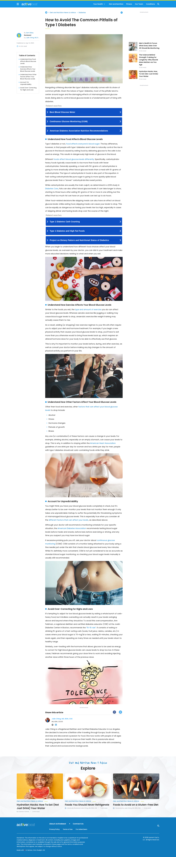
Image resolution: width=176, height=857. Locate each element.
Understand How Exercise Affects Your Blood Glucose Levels (27, 69)
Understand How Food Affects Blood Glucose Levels (28, 61)
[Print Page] (122, 13)
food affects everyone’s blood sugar (83, 143)
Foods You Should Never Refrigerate (87, 804)
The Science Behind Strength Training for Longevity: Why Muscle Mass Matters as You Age (148, 60)
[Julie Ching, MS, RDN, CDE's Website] (52, 725)
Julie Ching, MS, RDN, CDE (35, 38)
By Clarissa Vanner (23, 811)
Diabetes (82, 12)
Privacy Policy (54, 829)
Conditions (150, 4)
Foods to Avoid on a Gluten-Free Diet (135, 804)
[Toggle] (104, 4)
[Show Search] (158, 4)
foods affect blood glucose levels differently (74, 159)
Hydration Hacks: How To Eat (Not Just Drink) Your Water (148, 73)
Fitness (129, 4)
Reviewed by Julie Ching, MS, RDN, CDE (128, 808)
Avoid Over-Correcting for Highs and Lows (28, 89)
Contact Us (78, 824)
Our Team (139, 4)
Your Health (98, 4)
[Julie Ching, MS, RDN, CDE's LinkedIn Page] (56, 725)
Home (46, 12)
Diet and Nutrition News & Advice (63, 12)
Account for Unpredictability (25, 83)
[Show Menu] (18, 4)
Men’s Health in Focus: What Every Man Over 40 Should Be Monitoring (149, 45)
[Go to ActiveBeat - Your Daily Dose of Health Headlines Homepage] (27, 4)
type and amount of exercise (88, 309)
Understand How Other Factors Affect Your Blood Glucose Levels (28, 76)
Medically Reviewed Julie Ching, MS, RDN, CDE (82, 808)
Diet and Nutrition (116, 4)
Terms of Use (68, 829)
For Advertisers (81, 829)
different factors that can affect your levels (68, 520)
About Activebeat (57, 824)
